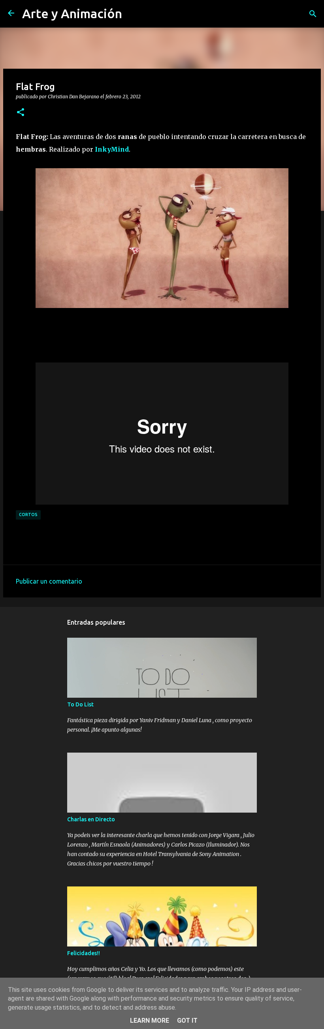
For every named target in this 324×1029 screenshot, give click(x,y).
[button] (20, 112)
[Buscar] (313, 13)
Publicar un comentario (49, 581)
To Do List (80, 704)
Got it (187, 1020)
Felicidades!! (83, 953)
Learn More (149, 1020)
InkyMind (112, 149)
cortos (28, 514)
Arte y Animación (72, 13)
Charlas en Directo (91, 819)
